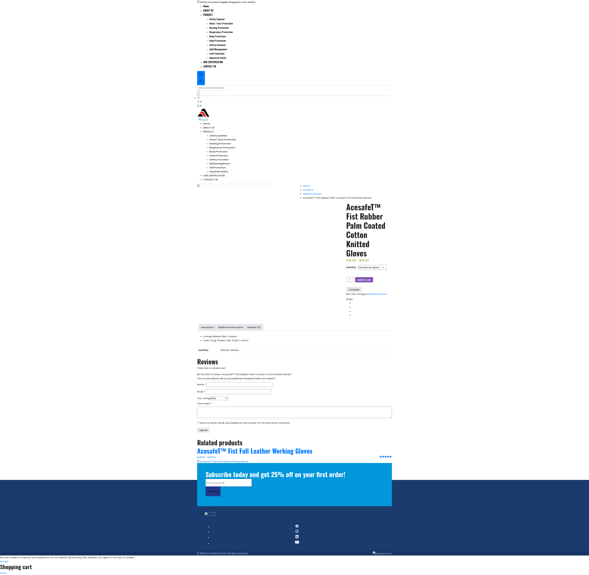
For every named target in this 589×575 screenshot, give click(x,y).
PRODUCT (208, 15)
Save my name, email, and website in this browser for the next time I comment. (245, 422)
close (3, 573)
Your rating (203, 398)
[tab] (207, 327)
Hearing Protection (219, 27)
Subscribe (213, 491)
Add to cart (364, 279)
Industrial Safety (217, 57)
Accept (4, 561)
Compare (354, 289)
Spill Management (218, 49)
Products (308, 189)
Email (201, 391)
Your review (204, 403)
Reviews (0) (254, 327)
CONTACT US (209, 66)
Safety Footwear (217, 45)
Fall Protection (216, 53)
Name (201, 384)
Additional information (230, 327)
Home (206, 6)
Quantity (351, 267)
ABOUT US (208, 10)
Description (207, 327)
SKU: (348, 294)
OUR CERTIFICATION (213, 62)
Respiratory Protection (221, 32)
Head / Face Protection (221, 23)
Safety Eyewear (217, 19)
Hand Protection (217, 40)
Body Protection (217, 36)
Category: (362, 294)
